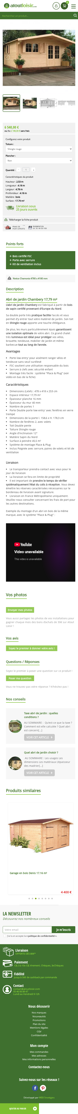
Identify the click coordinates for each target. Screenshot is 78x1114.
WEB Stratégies (47, 1097)
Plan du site (39, 1024)
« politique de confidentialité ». (41, 935)
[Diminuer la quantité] (18, 169)
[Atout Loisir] (20, 5)
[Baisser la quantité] (33, 169)
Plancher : (11, 155)
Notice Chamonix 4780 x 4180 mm (30, 278)
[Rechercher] (75, 15)
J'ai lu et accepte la (32, 935)
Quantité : (10, 170)
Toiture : (10, 144)
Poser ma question (20, 678)
